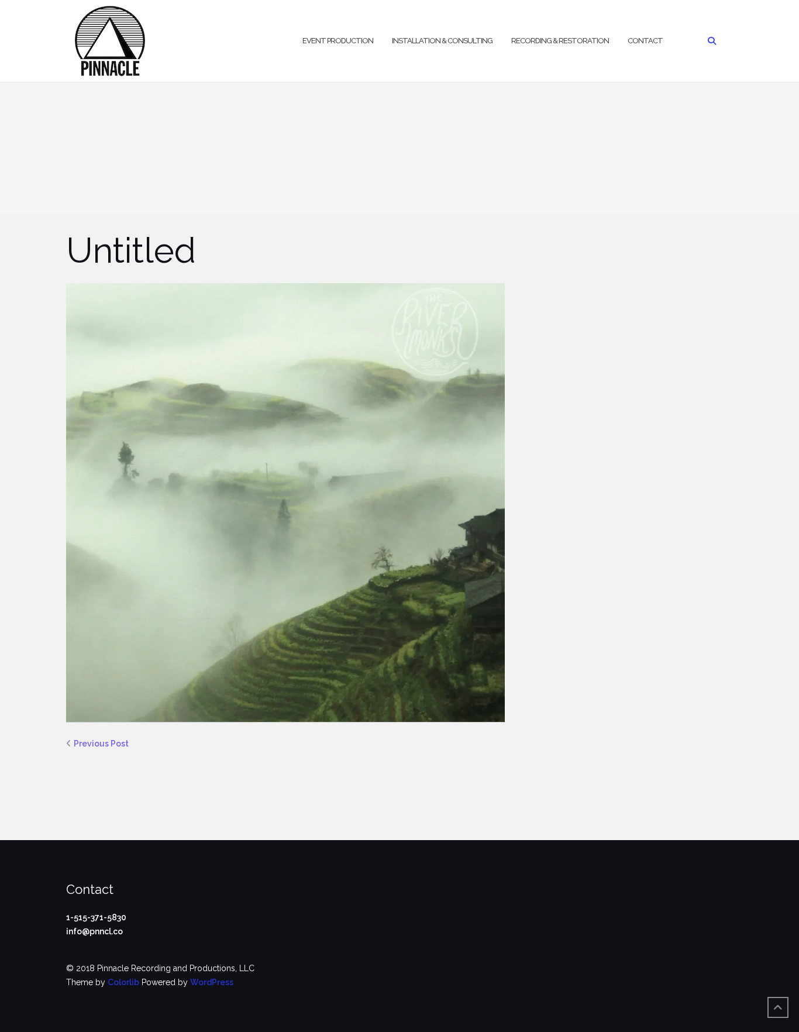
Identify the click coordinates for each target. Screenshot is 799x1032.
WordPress (211, 982)
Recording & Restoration (560, 40)
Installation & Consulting (442, 40)
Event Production (337, 40)
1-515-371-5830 (96, 917)
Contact (645, 40)
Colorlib (123, 982)
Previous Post (101, 743)
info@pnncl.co (94, 931)
